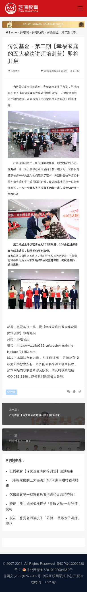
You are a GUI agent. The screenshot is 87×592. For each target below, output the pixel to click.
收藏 (13, 391)
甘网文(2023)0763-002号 (22, 576)
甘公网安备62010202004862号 (49, 570)
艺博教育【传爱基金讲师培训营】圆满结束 (34, 415)
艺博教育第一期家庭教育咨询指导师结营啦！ (43, 494)
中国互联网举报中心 (57, 576)
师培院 (24, 32)
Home (13, 32)
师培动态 (38, 32)
